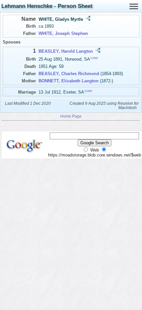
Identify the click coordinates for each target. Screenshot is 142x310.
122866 (88, 90)
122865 (94, 58)
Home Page (71, 116)
